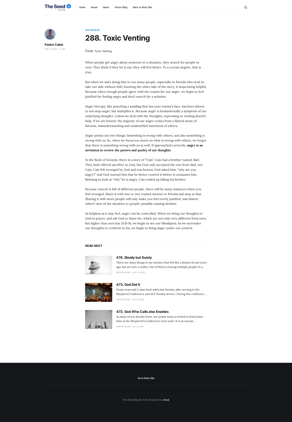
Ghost (166, 399)
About (94, 7)
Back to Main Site (142, 7)
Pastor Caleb (54, 44)
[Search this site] (245, 7)
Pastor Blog (121, 7)
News (106, 7)
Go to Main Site (146, 378)
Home (82, 7)
